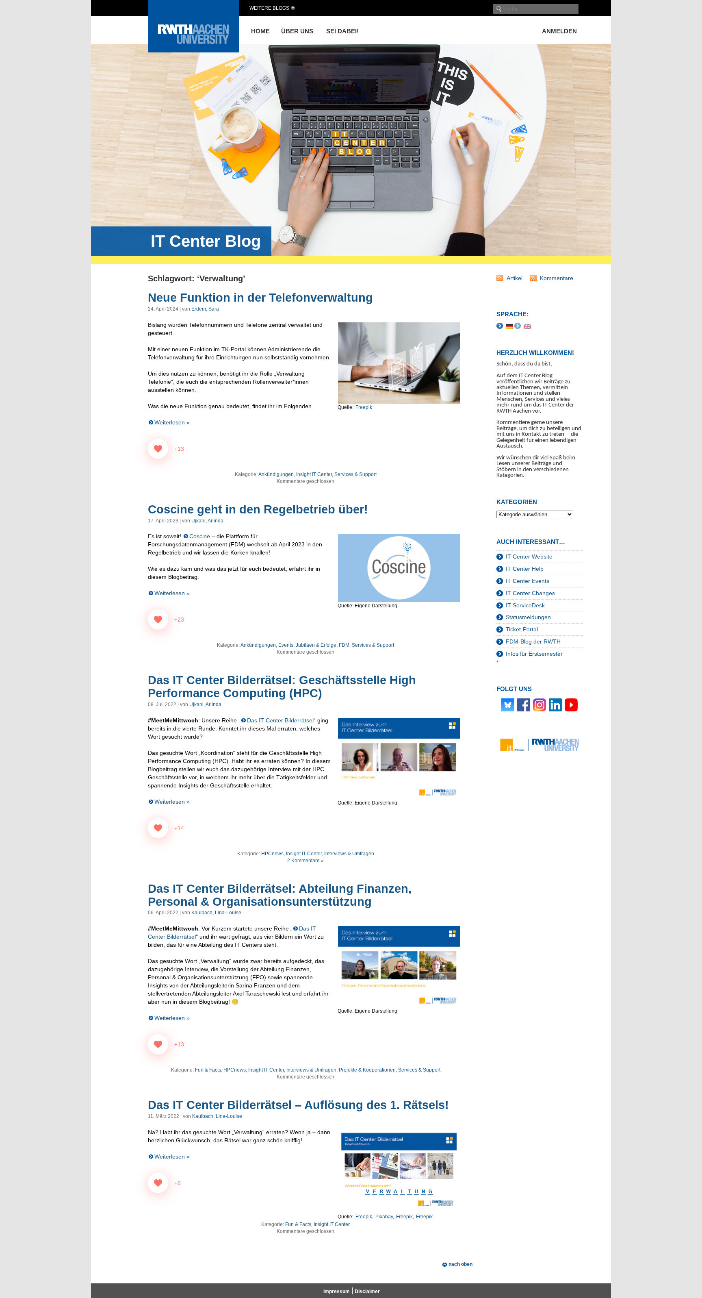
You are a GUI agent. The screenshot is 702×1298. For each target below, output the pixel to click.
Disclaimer (367, 1291)
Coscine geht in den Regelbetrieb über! (258, 509)
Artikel (514, 278)
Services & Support (355, 474)
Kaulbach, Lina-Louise (216, 912)
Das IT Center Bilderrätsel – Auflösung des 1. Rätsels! (298, 1104)
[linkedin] (555, 704)
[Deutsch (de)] (509, 326)
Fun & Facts (208, 1070)
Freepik (363, 407)
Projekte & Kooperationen (367, 1070)
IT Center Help (525, 568)
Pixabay (384, 1217)
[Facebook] (523, 704)
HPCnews (272, 854)
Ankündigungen (276, 474)
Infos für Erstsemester (534, 653)
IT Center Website (529, 556)
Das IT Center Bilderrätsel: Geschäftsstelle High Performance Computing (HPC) (282, 687)
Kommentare (556, 278)
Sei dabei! (342, 31)
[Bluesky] (507, 704)
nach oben (460, 1264)
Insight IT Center (314, 474)
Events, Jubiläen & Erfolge (307, 645)
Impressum (336, 1291)
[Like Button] (158, 449)
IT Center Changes (530, 593)
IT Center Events (527, 581)
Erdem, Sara (205, 309)
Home (260, 31)
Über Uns (297, 31)
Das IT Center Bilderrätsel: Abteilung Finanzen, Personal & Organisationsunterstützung (280, 895)
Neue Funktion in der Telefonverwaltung (260, 297)
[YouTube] (571, 704)
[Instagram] (539, 704)
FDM (344, 645)
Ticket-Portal (522, 629)
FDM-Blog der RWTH (533, 641)
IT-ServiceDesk (525, 605)
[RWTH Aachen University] (193, 50)
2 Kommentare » (305, 860)
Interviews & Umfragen (349, 854)
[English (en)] (527, 326)
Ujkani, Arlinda (207, 521)
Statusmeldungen (528, 617)
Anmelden (559, 31)
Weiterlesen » (172, 422)
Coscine (199, 536)
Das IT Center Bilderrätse (279, 720)
